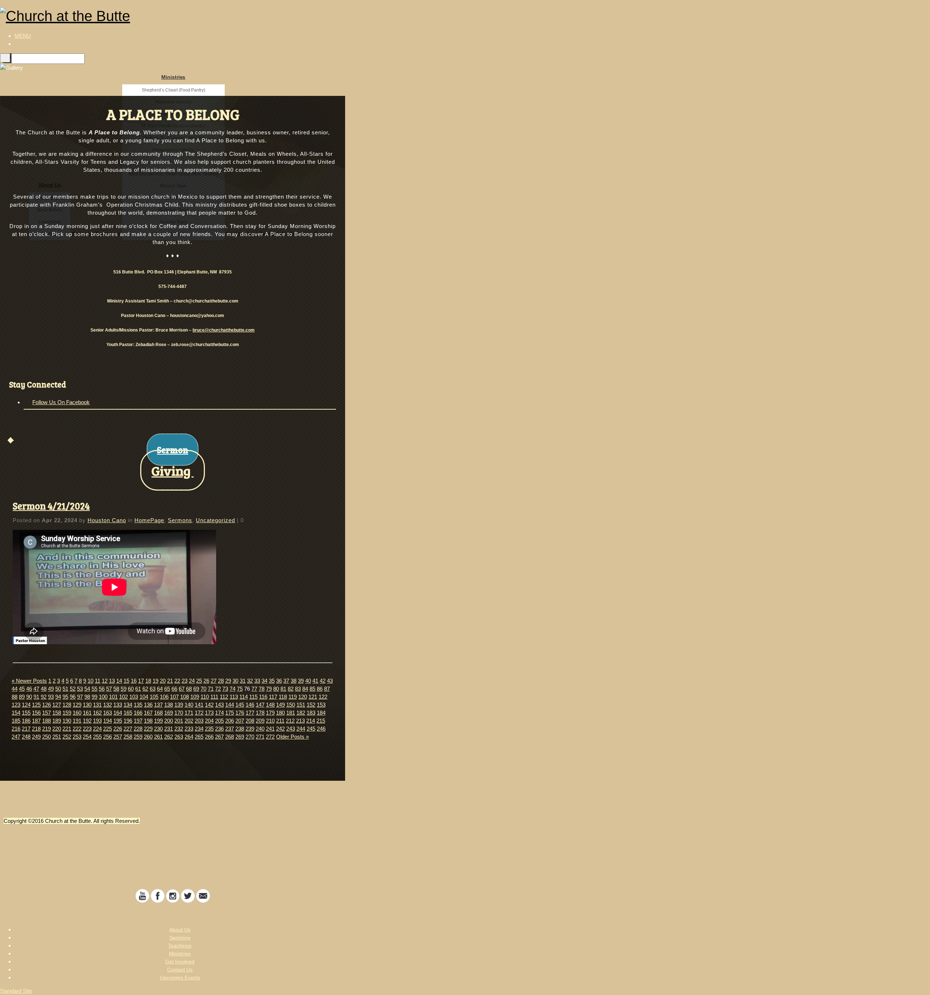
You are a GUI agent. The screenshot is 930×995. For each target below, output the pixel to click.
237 (229, 729)
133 (117, 705)
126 (46, 705)
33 (257, 681)
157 (46, 713)
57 (109, 689)
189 (56, 721)
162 (97, 713)
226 (117, 729)
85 (312, 689)
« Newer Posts (29, 681)
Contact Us (180, 969)
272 (270, 737)
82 (291, 689)
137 (158, 705)
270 (250, 737)
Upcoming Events (180, 977)
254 (87, 737)
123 (16, 705)
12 (105, 681)
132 (107, 705)
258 (128, 737)
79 (269, 689)
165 (128, 713)
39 (301, 681)
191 (77, 721)
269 (239, 737)
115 (253, 697)
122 (323, 697)
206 (229, 721)
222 (77, 729)
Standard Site (16, 991)
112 (224, 697)
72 (218, 689)
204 (209, 721)
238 (239, 729)
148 (270, 705)
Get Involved (179, 961)
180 (280, 713)
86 (320, 689)
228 (138, 729)
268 (229, 737)
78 (261, 689)
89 (22, 697)
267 (219, 737)
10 (90, 681)
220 (56, 729)
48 (43, 689)
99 (94, 697)
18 (148, 681)
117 (273, 697)
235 (209, 729)
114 (243, 697)
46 (29, 689)
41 (315, 681)
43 (330, 681)
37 (286, 681)
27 (214, 681)
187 (36, 721)
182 (300, 713)
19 (155, 681)
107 (174, 697)
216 (16, 729)
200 (168, 721)
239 (250, 729)
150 (290, 705)
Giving (172, 470)
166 (138, 713)
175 (229, 713)
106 (164, 697)
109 (194, 697)
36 (279, 681)
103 (133, 697)
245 (311, 729)
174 (219, 713)
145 (239, 705)
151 (300, 705)
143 (219, 705)
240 (260, 729)
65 (167, 689)
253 (77, 737)
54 (87, 689)
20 (163, 681)
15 (126, 681)
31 (243, 681)
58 (116, 689)
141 (199, 705)
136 (148, 705)
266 (209, 737)
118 (283, 697)
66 (174, 689)
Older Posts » (292, 737)
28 (221, 681)
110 (205, 697)
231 (168, 729)
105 (154, 697)
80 (276, 689)
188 (46, 721)
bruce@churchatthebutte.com (224, 330)
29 (228, 681)
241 (270, 729)
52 (73, 689)
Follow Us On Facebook (61, 402)
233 (189, 729)
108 (184, 697)
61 (138, 689)
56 (102, 689)
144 (229, 705)
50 (58, 689)
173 (209, 713)
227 (128, 729)
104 (144, 697)
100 (103, 697)
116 (263, 697)
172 (199, 713)
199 (158, 721)
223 (87, 729)
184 (321, 713)
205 (219, 721)
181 (290, 713)
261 (158, 737)
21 (170, 681)
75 (240, 689)
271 (260, 737)
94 (58, 697)
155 (26, 713)
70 (203, 689)
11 (97, 681)
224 (97, 729)
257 (117, 737)
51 (65, 689)
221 (66, 729)
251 (56, 737)
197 (138, 721)
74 (232, 689)
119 (292, 697)
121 (312, 697)
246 (321, 729)
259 (138, 737)
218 (36, 729)
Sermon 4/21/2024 (51, 505)
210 (270, 721)
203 (199, 721)
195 (117, 721)
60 (131, 689)
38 (293, 681)
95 (65, 697)
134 (128, 705)
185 (16, 721)
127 (56, 705)
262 (168, 737)
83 (298, 689)
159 (66, 713)
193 (97, 721)
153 (321, 705)
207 (239, 721)
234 (199, 729)
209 (260, 721)
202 (189, 721)
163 (107, 713)
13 (112, 681)
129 (77, 705)
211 (280, 721)
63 (152, 689)
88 (14, 697)
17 (141, 681)
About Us (179, 930)
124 (26, 705)
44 (14, 689)
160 (77, 713)
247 (16, 737)
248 (26, 737)
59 (123, 689)
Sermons (180, 520)
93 (51, 697)
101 (113, 697)
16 (134, 681)
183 (311, 713)
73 (225, 689)
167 (148, 713)
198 (148, 721)
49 (51, 689)
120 (302, 697)
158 (56, 713)
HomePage (149, 520)
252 (66, 737)
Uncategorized (215, 520)
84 (305, 689)
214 (310, 721)
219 (46, 729)
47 (36, 689)
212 (290, 721)
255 (97, 737)
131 (97, 705)
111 (214, 697)
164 (117, 713)
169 (168, 713)
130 (87, 705)
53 (80, 689)
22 (177, 681)
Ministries (173, 77)
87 (327, 689)
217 (26, 729)
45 (22, 689)
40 (308, 681)
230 (158, 729)
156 (36, 713)
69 (196, 689)
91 (36, 697)
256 (107, 737)
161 (87, 713)
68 (189, 689)
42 (323, 681)
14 (119, 681)
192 (87, 721)
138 (168, 705)
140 (189, 705)
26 (206, 681)
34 (264, 681)
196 (128, 721)
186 (26, 721)
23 (184, 681)
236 (219, 729)
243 (290, 729)
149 (280, 705)
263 (178, 737)
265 (199, 737)
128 (66, 705)
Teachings (179, 946)
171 (189, 713)
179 (270, 713)
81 (283, 689)
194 (107, 721)
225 (107, 729)
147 (260, 705)
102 (123, 697)
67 (182, 689)
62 (145, 689)
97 (80, 697)
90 (29, 697)
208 (250, 721)
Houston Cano (107, 520)
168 (158, 713)
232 (178, 729)
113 (234, 697)
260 (148, 737)
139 (178, 705)
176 (239, 713)
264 (189, 737)
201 (178, 721)
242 (280, 729)
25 (199, 681)
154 (16, 713)
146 (250, 705)
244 (300, 729)
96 (73, 697)
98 (87, 697)
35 (272, 681)
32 (250, 681)
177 (250, 713)
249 (36, 737)
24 (192, 681)
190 (66, 721)
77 (254, 689)
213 (300, 721)
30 (235, 681)
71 (211, 689)
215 (320, 721)
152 (311, 705)
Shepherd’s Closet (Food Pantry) (173, 90)
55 (94, 689)
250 (46, 737)
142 (209, 705)
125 (36, 705)
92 (43, 697)
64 (160, 689)
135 (138, 705)
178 (260, 713)
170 (178, 713)
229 (148, 729)
